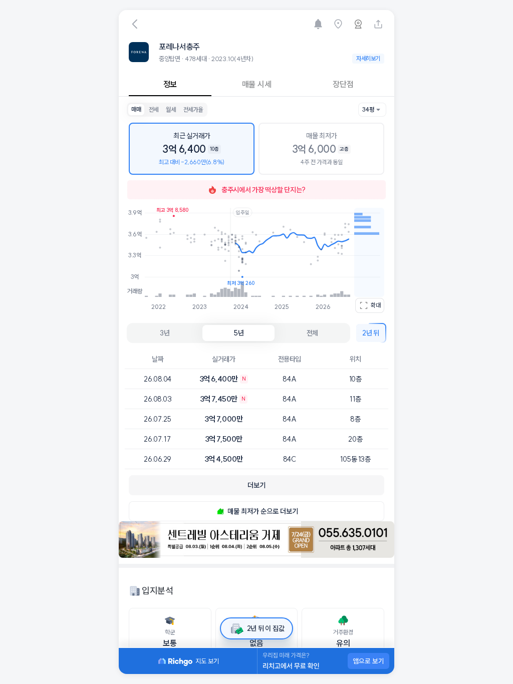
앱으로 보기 (368, 661)
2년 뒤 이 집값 (265, 628)
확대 (376, 305)
